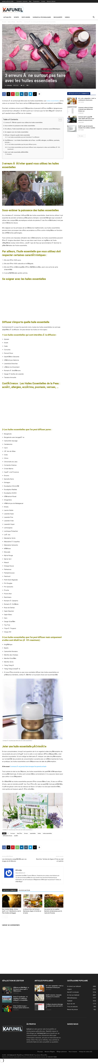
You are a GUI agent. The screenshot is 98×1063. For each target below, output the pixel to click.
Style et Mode (11, 22)
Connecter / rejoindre (22, 1)
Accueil (4, 22)
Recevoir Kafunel (51, 1)
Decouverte (58, 17)
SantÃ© (16, 835)
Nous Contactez (73, 1051)
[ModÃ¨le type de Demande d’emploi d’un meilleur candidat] (72, 128)
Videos (67, 17)
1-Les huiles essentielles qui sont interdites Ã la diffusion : (23, 137)
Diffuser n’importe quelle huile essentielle (17, 135)
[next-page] (6, 917)
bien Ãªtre (19, 833)
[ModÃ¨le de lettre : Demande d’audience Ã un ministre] (39, 997)
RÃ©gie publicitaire (62, 1051)
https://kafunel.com (20, 873)
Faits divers (26, 17)
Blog (30, 1)
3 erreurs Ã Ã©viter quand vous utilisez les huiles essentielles (23, 122)
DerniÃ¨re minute (29, 71)
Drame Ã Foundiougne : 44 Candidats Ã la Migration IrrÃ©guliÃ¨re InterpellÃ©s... (20, 998)
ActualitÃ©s (37, 71)
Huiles (39, 833)
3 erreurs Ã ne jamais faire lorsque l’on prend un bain (28, 766)
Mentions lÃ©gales (50, 1051)
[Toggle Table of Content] (59, 119)
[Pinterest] (13, 94)
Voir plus (81, 136)
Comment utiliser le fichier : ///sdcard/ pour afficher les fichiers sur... (85, 109)
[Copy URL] (35, 94)
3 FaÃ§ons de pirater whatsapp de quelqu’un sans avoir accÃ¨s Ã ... (54, 1006)
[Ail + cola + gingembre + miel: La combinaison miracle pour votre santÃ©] (72, 101)
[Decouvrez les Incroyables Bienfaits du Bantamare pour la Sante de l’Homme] (53, 901)
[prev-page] (3, 917)
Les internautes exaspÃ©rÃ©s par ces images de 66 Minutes (14, 860)
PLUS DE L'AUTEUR (24, 890)
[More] (39, 94)
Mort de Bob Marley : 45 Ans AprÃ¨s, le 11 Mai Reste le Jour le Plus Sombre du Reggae (11, 911)
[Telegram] (30, 94)
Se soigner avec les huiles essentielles (16, 132)
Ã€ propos (40, 1051)
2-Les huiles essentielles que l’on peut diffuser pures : (22, 144)
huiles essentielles (53, 101)
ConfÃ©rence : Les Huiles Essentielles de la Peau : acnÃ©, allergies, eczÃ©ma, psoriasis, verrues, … (32, 141)
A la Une (22, 71)
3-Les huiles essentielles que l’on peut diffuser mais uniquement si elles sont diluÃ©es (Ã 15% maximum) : (33, 148)
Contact (43, 1)
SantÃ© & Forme (45, 71)
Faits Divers (53, 71)
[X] (8, 94)
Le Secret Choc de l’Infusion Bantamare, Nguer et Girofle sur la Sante (32, 911)
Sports (16, 17)
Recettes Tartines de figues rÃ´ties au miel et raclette (49, 860)
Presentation (36, 1)
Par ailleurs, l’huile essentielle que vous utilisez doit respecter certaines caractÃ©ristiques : (33, 129)
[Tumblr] (26, 94)
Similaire (9, 154)
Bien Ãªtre (19, 22)
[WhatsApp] (17, 94)
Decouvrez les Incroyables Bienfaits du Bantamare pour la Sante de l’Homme (53, 911)
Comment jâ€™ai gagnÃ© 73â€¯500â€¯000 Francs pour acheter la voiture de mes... (86, 118)
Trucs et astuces (62, 71)
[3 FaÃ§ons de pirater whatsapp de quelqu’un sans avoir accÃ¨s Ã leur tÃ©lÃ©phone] (39, 1006)
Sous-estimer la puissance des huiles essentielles (20, 125)
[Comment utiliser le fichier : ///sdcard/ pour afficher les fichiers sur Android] (72, 110)
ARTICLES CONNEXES (9, 890)
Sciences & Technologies (42, 17)
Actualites (7, 17)
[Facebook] (4, 94)
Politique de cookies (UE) (85, 1051)
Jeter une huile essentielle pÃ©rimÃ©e (16, 152)
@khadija (9, 85)
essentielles (33, 833)
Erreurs (26, 833)
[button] (93, 17)
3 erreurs (12, 833)
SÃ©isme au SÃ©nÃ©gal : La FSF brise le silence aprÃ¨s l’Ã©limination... (21, 989)
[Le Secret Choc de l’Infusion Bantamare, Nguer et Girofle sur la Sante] (32, 901)
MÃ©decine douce (7, 835)
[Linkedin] (22, 94)
